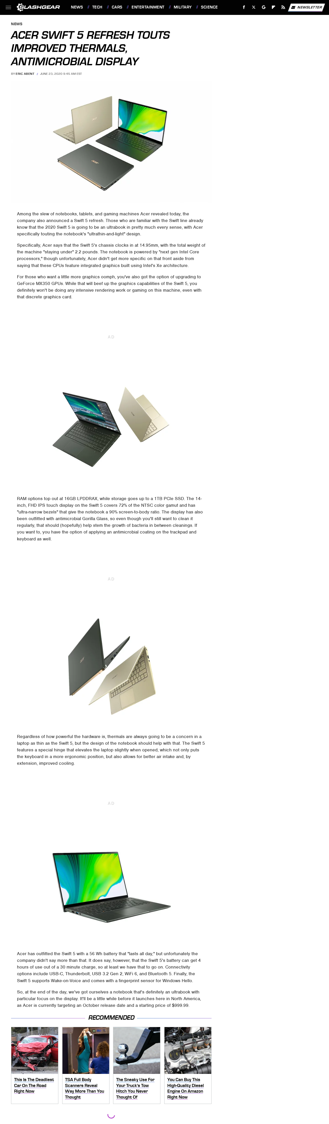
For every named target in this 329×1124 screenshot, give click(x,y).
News (77, 7)
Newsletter (310, 7)
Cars (117, 7)
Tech (97, 7)
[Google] (264, 7)
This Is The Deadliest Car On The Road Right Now (34, 1085)
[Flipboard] (273, 7)
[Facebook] (244, 7)
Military (183, 7)
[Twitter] (254, 7)
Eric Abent (25, 74)
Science (209, 7)
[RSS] (283, 7)
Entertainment (148, 7)
